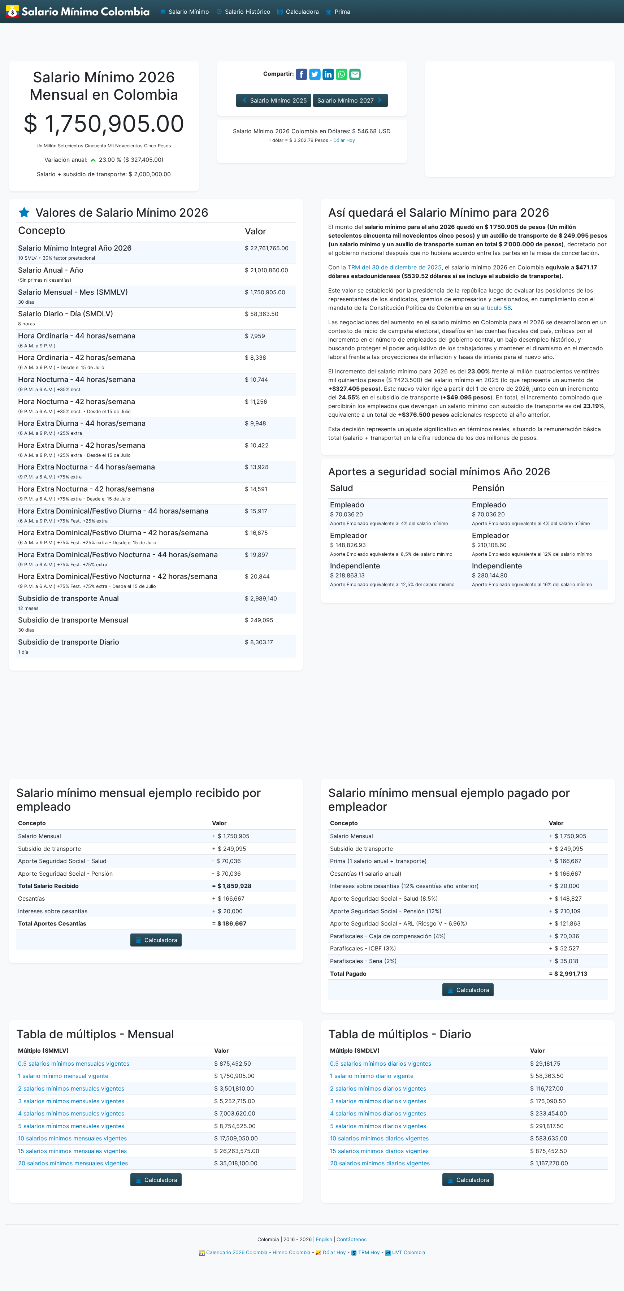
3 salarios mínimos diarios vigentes (378, 1101)
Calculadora (301, 11)
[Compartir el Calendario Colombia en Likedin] (328, 73)
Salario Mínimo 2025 (277, 100)
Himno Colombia (292, 1252)
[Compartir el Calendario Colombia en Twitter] (315, 73)
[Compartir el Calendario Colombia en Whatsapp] (341, 73)
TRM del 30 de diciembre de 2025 (395, 267)
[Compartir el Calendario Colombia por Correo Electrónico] (355, 73)
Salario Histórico (246, 11)
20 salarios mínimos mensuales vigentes (73, 1163)
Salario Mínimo (188, 11)
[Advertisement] (312, 41)
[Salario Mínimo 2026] (78, 11)
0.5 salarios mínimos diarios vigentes (380, 1063)
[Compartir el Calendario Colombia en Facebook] (301, 73)
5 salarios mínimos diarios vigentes (378, 1126)
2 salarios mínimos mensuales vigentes (71, 1088)
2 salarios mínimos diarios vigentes (378, 1088)
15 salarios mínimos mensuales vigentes (72, 1150)
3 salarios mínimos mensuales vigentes (71, 1101)
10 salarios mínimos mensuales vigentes (72, 1138)
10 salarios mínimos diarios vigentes (379, 1138)
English (324, 1239)
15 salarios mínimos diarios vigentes (379, 1150)
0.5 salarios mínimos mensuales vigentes (73, 1063)
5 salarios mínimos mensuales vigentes (71, 1126)
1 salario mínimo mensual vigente (63, 1075)
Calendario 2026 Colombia (236, 1252)
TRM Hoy (368, 1252)
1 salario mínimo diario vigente (371, 1075)
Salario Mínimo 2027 (346, 100)
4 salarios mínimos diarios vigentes (378, 1113)
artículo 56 (496, 307)
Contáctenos (352, 1239)
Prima (341, 11)
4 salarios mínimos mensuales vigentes (71, 1113)
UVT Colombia (408, 1252)
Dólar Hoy (344, 140)
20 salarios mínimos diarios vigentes (380, 1163)
